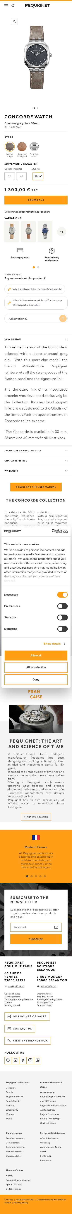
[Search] (13, 5)
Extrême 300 (12, 1110)
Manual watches (14, 1151)
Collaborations (13, 1189)
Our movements (14, 1133)
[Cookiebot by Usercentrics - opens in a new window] (52, 531)
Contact (9, 1199)
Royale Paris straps (49, 1114)
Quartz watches (13, 1156)
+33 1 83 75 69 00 (16, 986)
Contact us (36, 200)
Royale (9, 1092)
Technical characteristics (23, 450)
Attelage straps (47, 1092)
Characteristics (15, 460)
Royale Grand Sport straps (53, 1105)
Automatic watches (15, 1147)
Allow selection (36, 667)
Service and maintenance (52, 1133)
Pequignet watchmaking (18, 1180)
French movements (15, 1138)
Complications (13, 1142)
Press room (45, 1160)
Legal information (26, 1199)
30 (36, 176)
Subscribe (36, 939)
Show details (52, 643)
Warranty (11, 471)
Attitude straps (47, 1110)
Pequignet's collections (17, 1082)
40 (21, 176)
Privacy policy (21, 1202)
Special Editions (14, 1184)
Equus (9, 1118)
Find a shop (46, 1156)
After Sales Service (49, 1138)
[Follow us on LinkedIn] (38, 1060)
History (9, 1175)
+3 (61, 231)
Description (12, 339)
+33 (42, 986)
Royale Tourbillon (14, 1096)
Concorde (11, 1088)
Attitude (10, 1105)
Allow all (36, 655)
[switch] (62, 606)
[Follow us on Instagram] (15, 1060)
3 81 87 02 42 (50, 986)
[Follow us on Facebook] (8, 1060)
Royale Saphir (13, 1101)
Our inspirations (48, 1123)
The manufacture (14, 1170)
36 (9, 176)
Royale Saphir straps (50, 1118)
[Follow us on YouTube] (30, 1060)
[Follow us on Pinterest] (23, 1060)
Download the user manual (36, 487)
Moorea (10, 1114)
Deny (36, 679)
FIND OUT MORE (36, 816)
